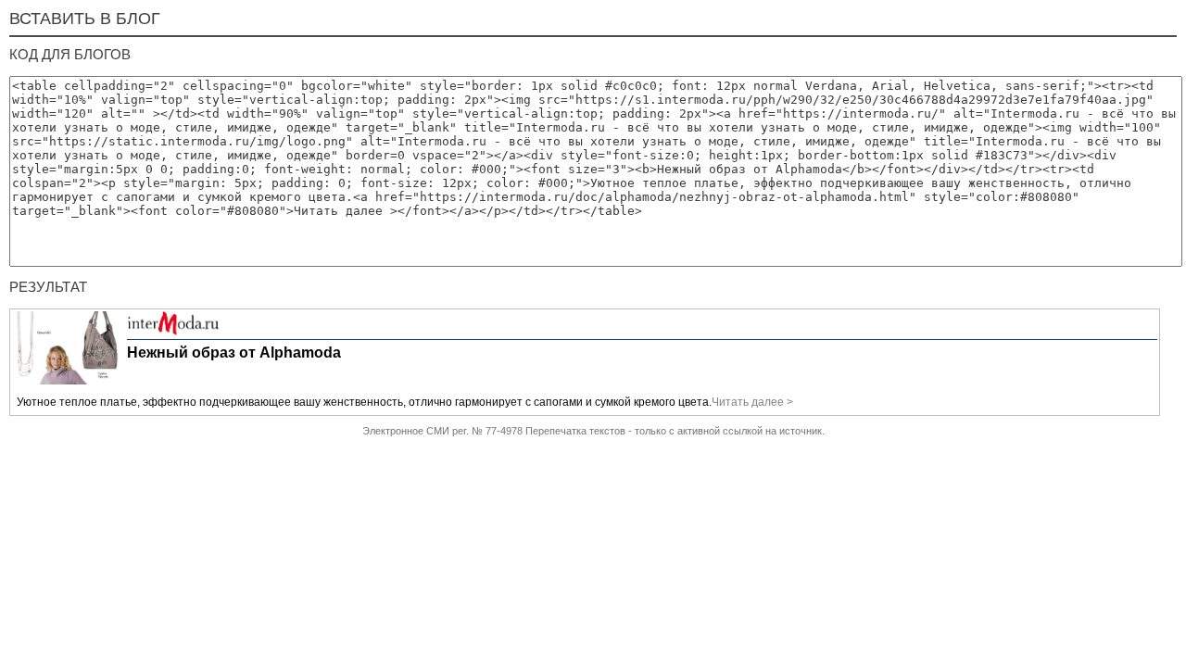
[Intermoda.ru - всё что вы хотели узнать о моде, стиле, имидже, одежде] (173, 331)
